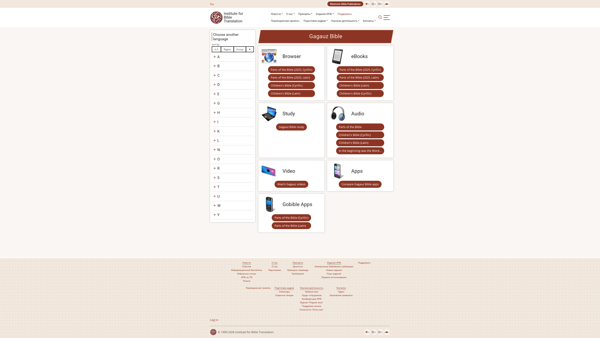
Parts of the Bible (350, 127)
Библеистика (311, 291)
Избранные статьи (246, 273)
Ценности (298, 266)
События (246, 266)
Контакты (368, 20)
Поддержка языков (311, 306)
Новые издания (334, 270)
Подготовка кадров (315, 20)
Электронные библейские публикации (334, 266)
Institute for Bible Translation (233, 17)
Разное (246, 280)
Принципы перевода (297, 270)
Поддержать (345, 14)
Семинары (284, 291)
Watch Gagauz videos (291, 184)
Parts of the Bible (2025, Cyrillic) (291, 70)
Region (227, 49)
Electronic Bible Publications (345, 3)
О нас (289, 14)
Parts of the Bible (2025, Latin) (290, 77)
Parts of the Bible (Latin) (290, 226)
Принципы (304, 14)
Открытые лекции (284, 295)
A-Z (216, 49)
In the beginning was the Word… (360, 151)
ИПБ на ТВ (246, 277)
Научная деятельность (344, 20)
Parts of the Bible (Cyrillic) (291, 218)
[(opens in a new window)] (367, 4)
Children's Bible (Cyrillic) (286, 85)
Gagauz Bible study (291, 127)
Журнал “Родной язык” (311, 302)
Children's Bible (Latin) (285, 93)
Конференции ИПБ (311, 298)
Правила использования (333, 277)
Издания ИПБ (324, 14)
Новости (276, 14)
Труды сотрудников (311, 295)
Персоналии (274, 270)
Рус (212, 4)
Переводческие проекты (285, 20)
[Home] (216, 17)
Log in (214, 320)
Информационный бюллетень (246, 270)
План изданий (334, 273)
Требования (298, 273)
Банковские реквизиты (341, 295)
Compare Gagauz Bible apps (360, 184)
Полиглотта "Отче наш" (312, 309)
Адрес (341, 291)
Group (239, 49)
